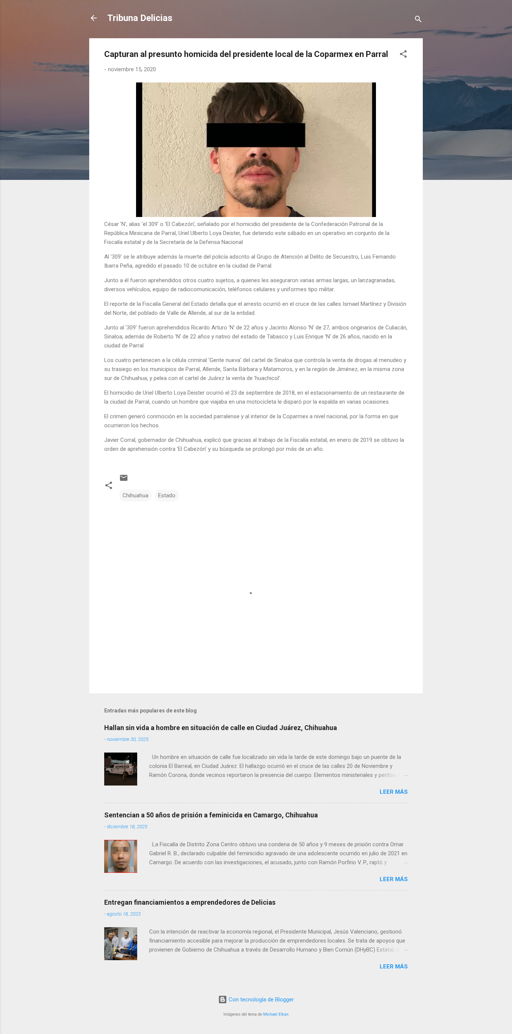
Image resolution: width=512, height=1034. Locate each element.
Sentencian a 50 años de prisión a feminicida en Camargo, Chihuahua (211, 815)
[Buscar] (418, 20)
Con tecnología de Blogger (260, 999)
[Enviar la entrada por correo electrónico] (123, 480)
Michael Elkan (276, 1014)
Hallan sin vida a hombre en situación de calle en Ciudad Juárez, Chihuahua (220, 728)
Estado (166, 495)
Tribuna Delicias (139, 18)
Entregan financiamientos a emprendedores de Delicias (189, 902)
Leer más (394, 792)
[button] (403, 55)
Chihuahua (135, 495)
